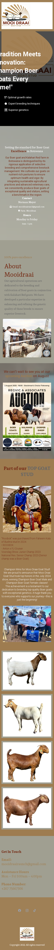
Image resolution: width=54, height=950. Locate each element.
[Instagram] (27, 910)
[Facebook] (19, 910)
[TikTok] (34, 910)
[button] (51, 15)
